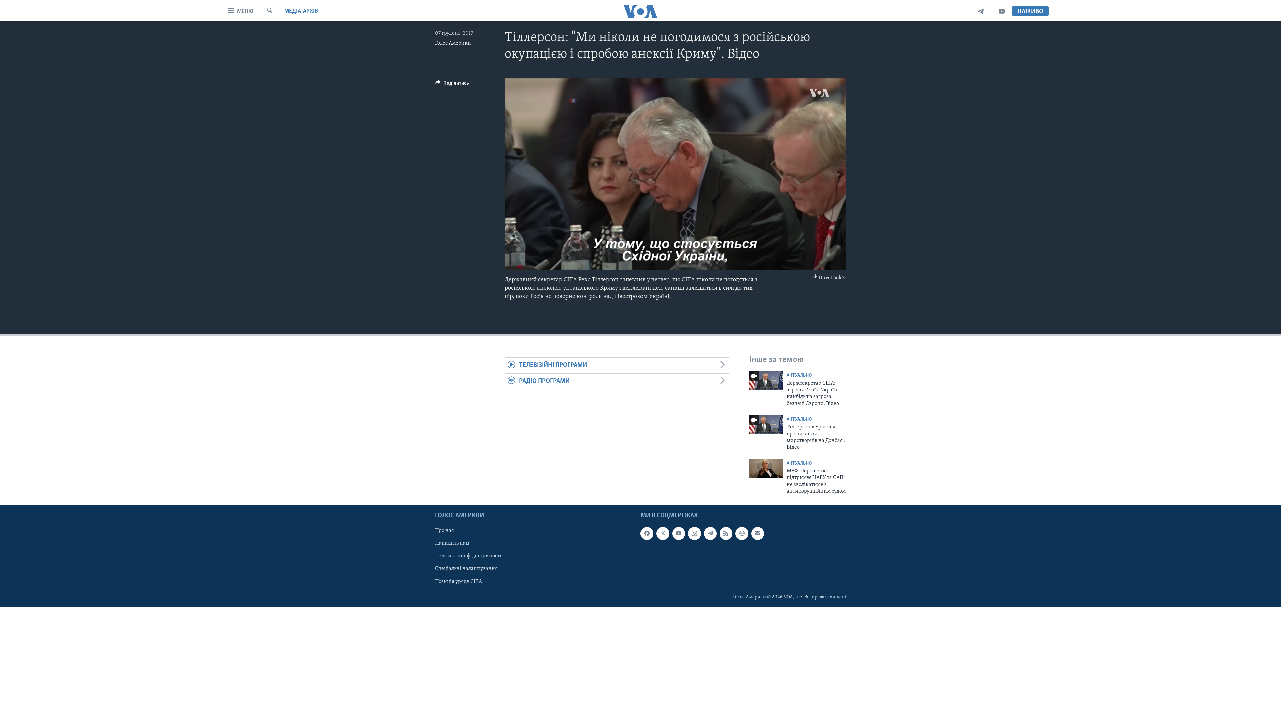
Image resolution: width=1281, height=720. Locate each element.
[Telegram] (980, 11)
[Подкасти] (741, 533)
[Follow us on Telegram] (710, 533)
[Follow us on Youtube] (678, 533)
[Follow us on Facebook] (646, 533)
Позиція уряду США (458, 581)
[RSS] (726, 533)
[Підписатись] (757, 533)
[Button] (452, 84)
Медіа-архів (301, 11)
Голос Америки (453, 43)
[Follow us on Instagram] (694, 533)
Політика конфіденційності (468, 556)
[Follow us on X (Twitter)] (662, 533)
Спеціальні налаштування (466, 568)
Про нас (444, 530)
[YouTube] (1001, 11)
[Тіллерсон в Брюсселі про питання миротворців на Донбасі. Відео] (766, 424)
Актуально (799, 375)
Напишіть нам (452, 543)
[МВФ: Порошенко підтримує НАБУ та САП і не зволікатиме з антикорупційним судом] (766, 468)
